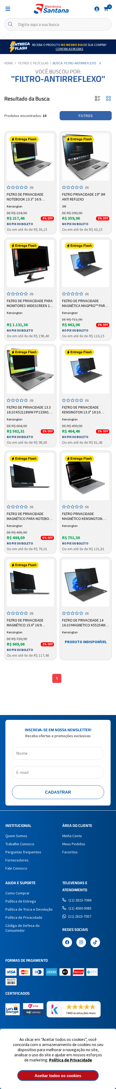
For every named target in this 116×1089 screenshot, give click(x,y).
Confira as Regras (69, 49)
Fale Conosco (16, 868)
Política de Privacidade (70, 1060)
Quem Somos (16, 835)
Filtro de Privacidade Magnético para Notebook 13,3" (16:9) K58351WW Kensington (30, 516)
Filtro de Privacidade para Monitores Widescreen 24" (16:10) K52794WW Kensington (30, 303)
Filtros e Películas (33, 63)
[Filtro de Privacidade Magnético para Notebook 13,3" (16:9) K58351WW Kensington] (30, 476)
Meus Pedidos (73, 843)
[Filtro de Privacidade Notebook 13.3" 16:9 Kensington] (30, 157)
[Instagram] (81, 942)
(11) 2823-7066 (80, 900)
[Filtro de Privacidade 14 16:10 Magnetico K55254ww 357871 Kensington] (85, 583)
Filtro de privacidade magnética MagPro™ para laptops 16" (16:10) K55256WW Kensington (84, 303)
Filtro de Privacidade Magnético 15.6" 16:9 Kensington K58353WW (26, 623)
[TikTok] (95, 942)
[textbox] (58, 24)
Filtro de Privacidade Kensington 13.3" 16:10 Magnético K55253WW (81, 410)
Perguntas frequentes (23, 852)
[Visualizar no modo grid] (108, 98)
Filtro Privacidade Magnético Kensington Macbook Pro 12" (82, 516)
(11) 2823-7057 (79, 916)
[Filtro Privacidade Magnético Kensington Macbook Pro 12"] (85, 476)
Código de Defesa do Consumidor (22, 928)
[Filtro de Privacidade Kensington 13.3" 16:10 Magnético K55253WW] (85, 370)
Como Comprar (17, 893)
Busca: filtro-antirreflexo (74, 63)
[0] (106, 8)
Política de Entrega (20, 901)
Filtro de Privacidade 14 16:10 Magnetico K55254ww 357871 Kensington (85, 623)
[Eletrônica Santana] (51, 9)
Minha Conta (72, 835)
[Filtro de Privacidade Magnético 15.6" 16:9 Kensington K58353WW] (30, 583)
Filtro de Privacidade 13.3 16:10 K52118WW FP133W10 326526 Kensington (29, 410)
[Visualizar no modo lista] (97, 98)
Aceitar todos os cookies (58, 1075)
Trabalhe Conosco (19, 843)
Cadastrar (58, 792)
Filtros (86, 115)
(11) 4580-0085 (80, 908)
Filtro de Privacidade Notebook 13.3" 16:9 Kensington (25, 197)
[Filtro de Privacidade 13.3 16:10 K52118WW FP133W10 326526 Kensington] (30, 370)
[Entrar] (96, 8)
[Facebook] (67, 942)
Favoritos (70, 852)
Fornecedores (17, 860)
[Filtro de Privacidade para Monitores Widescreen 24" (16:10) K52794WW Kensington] (30, 263)
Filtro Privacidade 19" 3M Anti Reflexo (83, 197)
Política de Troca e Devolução (29, 909)
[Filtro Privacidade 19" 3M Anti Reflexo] (85, 157)
